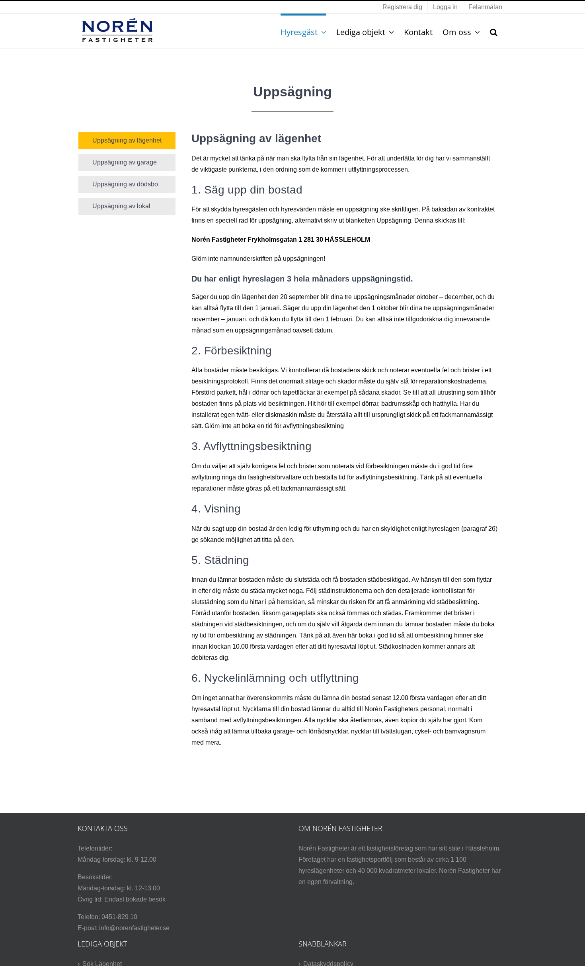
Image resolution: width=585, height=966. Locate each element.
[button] (493, 31)
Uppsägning (393, 220)
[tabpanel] (344, 444)
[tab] (127, 141)
